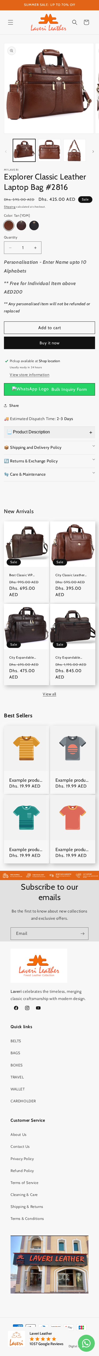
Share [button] (14, 405)
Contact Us (20, 1146)
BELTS (16, 1041)
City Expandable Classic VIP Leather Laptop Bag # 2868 (69, 657)
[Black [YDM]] (34, 225)
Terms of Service (25, 1182)
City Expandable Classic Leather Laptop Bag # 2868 (26, 657)
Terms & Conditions (27, 1218)
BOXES (17, 1065)
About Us (19, 1134)
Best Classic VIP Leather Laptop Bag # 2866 (25, 575)
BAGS (15, 1053)
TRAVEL (17, 1077)
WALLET (18, 1089)
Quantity (10, 237)
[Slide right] (93, 151)
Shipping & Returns (27, 1206)
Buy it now (50, 343)
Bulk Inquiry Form (69, 389)
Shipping (10, 206)
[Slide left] (6, 151)
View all (49, 694)
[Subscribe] (82, 933)
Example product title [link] (26, 780)
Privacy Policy (22, 1158)
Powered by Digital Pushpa (69, 1346)
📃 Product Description (28, 432)
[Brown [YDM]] (21, 225)
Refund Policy (22, 1170)
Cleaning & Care (24, 1194)
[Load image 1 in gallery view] (24, 150)
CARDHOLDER (23, 1101)
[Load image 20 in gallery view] (74, 150)
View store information (29, 374)
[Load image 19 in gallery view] (49, 150)
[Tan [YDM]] (8, 225)
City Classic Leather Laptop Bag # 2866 (70, 575)
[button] (10, 22)
